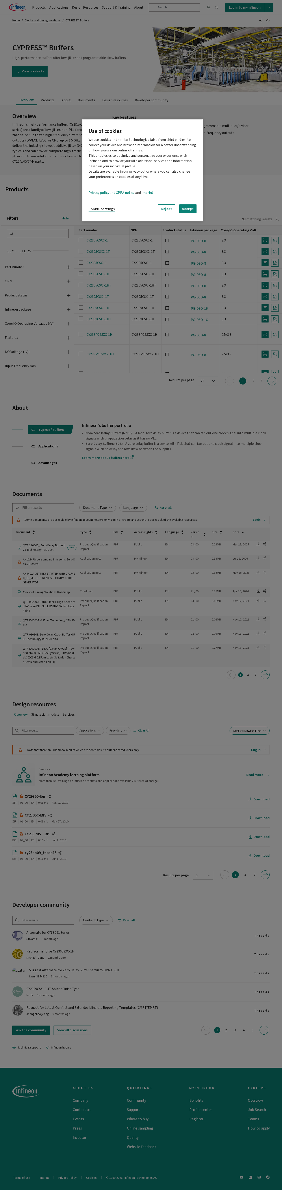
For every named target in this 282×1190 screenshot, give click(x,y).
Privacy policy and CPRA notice (112, 192)
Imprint (147, 192)
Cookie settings (102, 209)
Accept (188, 208)
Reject (166, 208)
